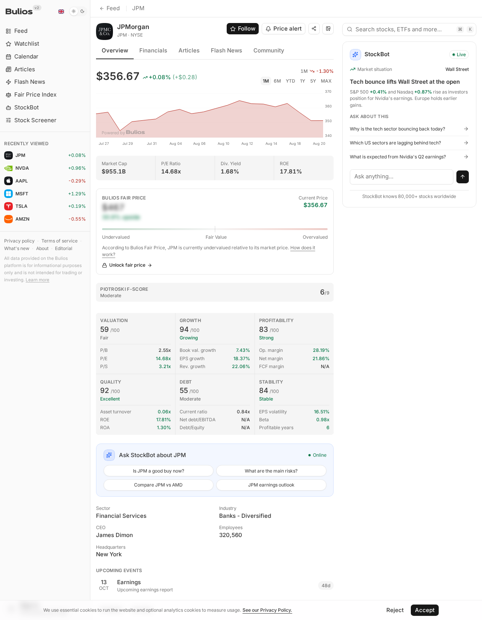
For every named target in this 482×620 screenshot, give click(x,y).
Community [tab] (268, 50)
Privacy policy (19, 241)
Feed (113, 8)
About (42, 248)
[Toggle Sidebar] (90, 310)
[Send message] (462, 176)
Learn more (37, 279)
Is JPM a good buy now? (158, 471)
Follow (246, 28)
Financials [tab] (153, 50)
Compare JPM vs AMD (158, 485)
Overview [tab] (115, 50)
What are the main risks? (271, 471)
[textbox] (402, 176)
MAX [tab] (326, 81)
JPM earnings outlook (271, 485)
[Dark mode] (78, 11)
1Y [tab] (302, 81)
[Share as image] (328, 28)
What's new (16, 248)
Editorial (63, 248)
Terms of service (59, 241)
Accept (425, 610)
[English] (61, 11)
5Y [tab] (313, 81)
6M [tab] (277, 81)
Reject (395, 610)
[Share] (314, 28)
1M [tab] (266, 81)
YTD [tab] (290, 81)
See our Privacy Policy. (267, 610)
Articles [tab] (189, 50)
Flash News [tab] (226, 50)
